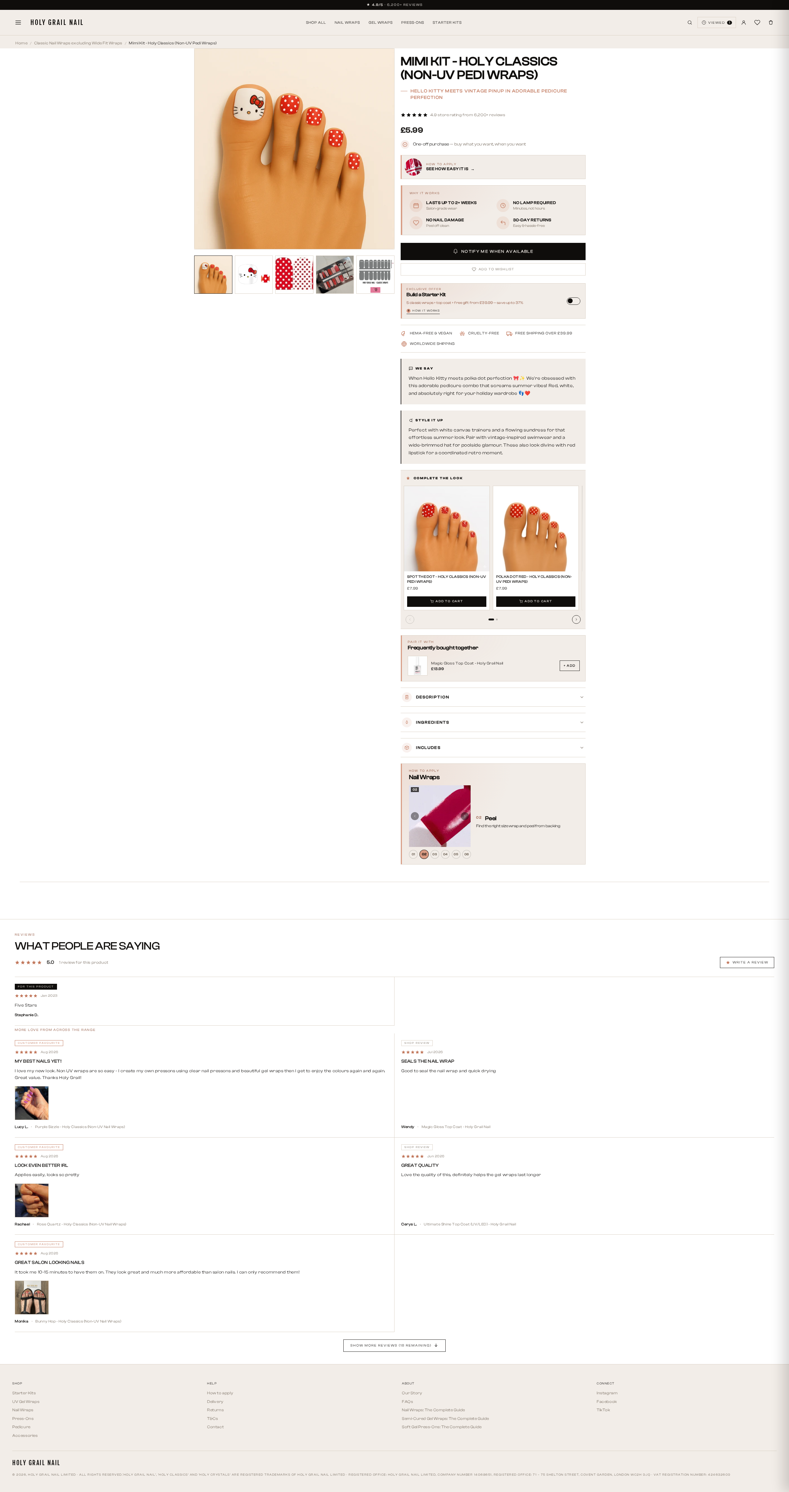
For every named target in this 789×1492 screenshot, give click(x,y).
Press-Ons (412, 22)
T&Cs (212, 1418)
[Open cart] (771, 22)
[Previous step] (415, 816)
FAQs (407, 1401)
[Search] (690, 22)
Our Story (412, 1393)
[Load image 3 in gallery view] (294, 274)
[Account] (744, 22)
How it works (424, 311)
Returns (215, 1410)
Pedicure (21, 1427)
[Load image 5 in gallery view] (375, 274)
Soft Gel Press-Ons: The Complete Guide (442, 1427)
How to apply (220, 1393)
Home (21, 43)
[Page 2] (497, 619)
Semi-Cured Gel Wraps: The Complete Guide (445, 1418)
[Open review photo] (32, 1103)
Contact (215, 1427)
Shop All (316, 22)
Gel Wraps (381, 22)
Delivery (215, 1401)
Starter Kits (447, 22)
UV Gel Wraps (25, 1401)
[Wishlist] (757, 22)
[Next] (576, 619)
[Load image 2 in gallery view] (254, 274)
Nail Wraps (347, 22)
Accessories (25, 1435)
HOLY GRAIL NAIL (57, 22)
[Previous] (410, 619)
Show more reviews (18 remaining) (390, 1345)
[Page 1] (491, 619)
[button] (453, 114)
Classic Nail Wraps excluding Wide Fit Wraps (78, 43)
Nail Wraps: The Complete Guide (433, 1410)
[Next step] (465, 816)
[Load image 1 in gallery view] (213, 274)
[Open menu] (18, 22)
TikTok (603, 1410)
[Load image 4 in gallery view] (335, 274)
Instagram (607, 1393)
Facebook (607, 1401)
